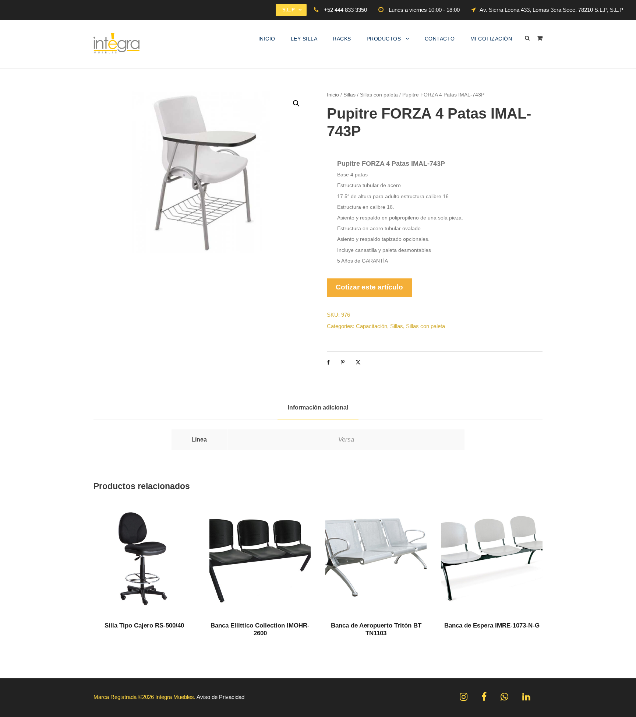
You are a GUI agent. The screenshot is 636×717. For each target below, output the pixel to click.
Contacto (440, 39)
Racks (342, 39)
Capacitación (371, 326)
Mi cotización (491, 39)
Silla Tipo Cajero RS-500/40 (144, 625)
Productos (384, 39)
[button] (296, 103)
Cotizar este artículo (369, 287)
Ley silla (304, 39)
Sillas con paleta (379, 95)
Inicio (266, 39)
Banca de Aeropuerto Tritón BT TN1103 (376, 629)
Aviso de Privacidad (220, 697)
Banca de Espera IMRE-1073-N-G (492, 625)
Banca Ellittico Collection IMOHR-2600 (260, 629)
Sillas (349, 95)
